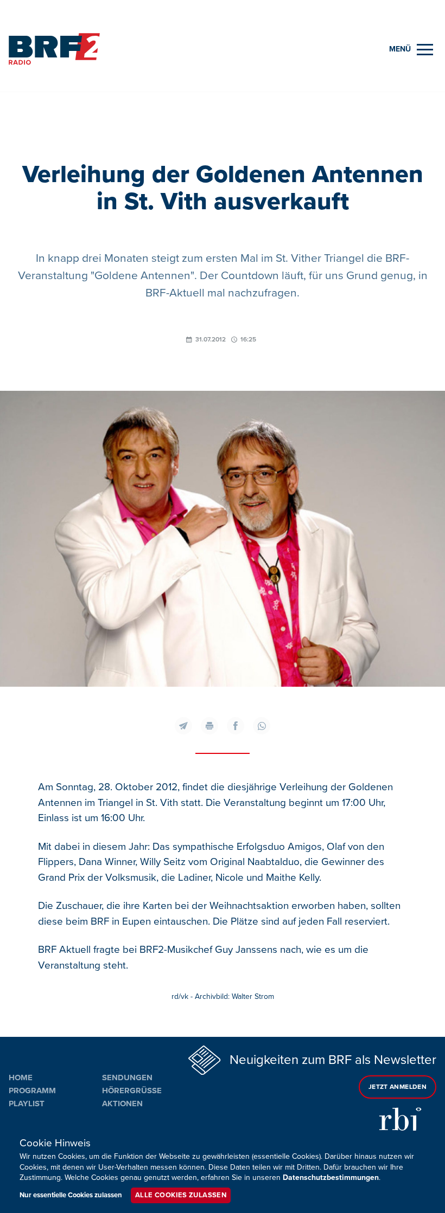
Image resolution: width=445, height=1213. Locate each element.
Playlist (26, 1103)
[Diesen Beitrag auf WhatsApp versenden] (261, 725)
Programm (32, 1090)
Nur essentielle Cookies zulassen (71, 1195)
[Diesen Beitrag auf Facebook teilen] (235, 725)
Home (21, 1077)
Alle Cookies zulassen (180, 1195)
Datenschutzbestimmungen (331, 1177)
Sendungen (127, 1077)
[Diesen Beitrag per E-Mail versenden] (183, 725)
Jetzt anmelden (397, 1087)
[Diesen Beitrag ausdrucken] (209, 725)
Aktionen (122, 1103)
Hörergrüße (132, 1090)
